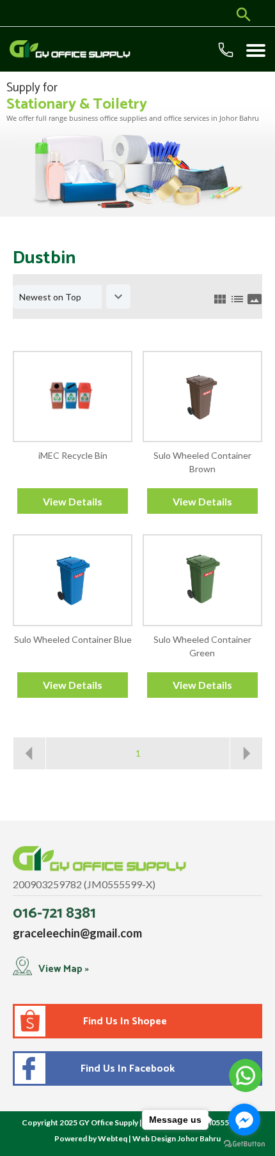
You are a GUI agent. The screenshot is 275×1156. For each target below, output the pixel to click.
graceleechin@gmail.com (77, 933)
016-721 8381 (54, 913)
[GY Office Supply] (59, 49)
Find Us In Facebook (125, 1068)
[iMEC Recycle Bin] (72, 396)
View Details (72, 501)
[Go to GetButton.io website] (244, 1143)
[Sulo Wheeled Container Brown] (202, 396)
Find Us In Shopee (125, 1021)
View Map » (63, 969)
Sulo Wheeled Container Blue (73, 639)
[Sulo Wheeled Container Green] (202, 580)
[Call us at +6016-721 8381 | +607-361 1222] (228, 52)
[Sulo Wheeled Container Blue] (72, 580)
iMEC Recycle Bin (72, 455)
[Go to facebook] (244, 1120)
